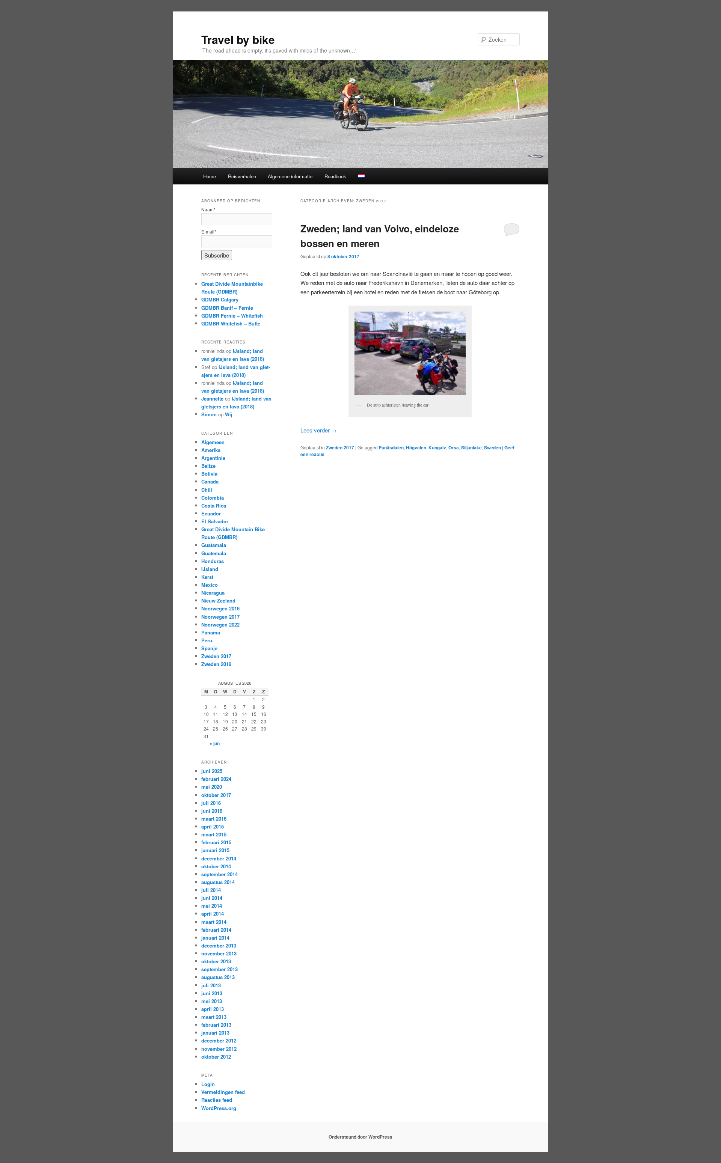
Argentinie (213, 457)
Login (208, 1084)
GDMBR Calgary (219, 299)
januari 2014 (215, 937)
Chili (206, 489)
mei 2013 (211, 1001)
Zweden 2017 (340, 447)
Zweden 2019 (216, 663)
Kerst (207, 576)
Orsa (453, 447)
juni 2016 (211, 810)
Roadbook (335, 176)
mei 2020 (211, 786)
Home (209, 176)
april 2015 (212, 826)
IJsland (209, 568)
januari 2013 (215, 1032)
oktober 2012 (216, 1056)
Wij (228, 414)
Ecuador (211, 513)
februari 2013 (216, 1024)
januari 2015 (215, 850)
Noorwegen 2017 (220, 616)
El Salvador (214, 521)
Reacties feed (216, 1099)
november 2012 (219, 1048)
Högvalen (416, 447)
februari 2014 (216, 929)
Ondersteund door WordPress (360, 1136)
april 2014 (212, 913)
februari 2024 (216, 778)
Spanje (209, 648)
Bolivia (209, 473)
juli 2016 (211, 802)
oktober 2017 (216, 794)
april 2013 (212, 1008)
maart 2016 (213, 818)
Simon (209, 414)
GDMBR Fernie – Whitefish (232, 315)
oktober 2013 (216, 961)
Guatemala (213, 553)
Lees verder (318, 430)
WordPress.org (218, 1108)
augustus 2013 (218, 977)
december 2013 (218, 945)
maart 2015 (213, 834)
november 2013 (219, 953)
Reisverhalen (242, 176)
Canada (210, 481)
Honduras (212, 561)
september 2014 (219, 874)
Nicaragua (213, 592)
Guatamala (213, 544)
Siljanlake (471, 447)
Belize (208, 465)
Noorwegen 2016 (220, 608)
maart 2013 (213, 1016)
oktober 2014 (216, 866)
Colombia (212, 497)
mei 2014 (211, 905)
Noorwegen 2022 (220, 624)
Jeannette (212, 398)
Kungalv (437, 447)
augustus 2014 (218, 882)
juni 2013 (211, 993)
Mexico (209, 584)
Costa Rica (213, 505)
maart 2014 (213, 921)
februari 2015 (216, 842)
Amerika (210, 449)
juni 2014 (211, 897)
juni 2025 (211, 770)
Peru (206, 640)
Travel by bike (238, 39)
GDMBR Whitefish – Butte (230, 323)
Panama (210, 632)
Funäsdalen (391, 447)
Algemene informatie (290, 176)
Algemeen (213, 442)
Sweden (492, 447)
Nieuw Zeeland (218, 600)
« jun (215, 743)
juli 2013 (211, 985)
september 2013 (219, 969)
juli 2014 (211, 889)
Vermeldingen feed (223, 1091)
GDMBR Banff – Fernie (227, 307)
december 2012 (218, 1040)
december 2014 (218, 858)
